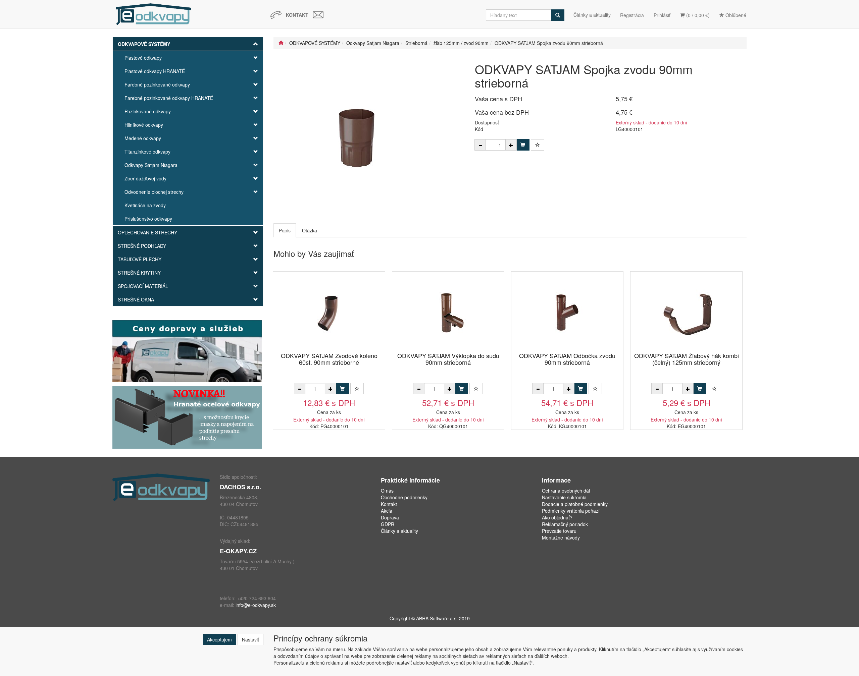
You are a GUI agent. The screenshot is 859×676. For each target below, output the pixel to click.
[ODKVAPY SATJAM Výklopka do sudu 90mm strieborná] (448, 312)
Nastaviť (250, 639)
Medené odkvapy (142, 138)
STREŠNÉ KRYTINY (139, 272)
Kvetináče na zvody (145, 205)
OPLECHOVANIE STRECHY (147, 232)
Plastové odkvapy (143, 57)
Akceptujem (219, 639)
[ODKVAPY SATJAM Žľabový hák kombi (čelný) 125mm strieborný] (686, 312)
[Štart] (281, 43)
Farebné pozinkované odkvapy (157, 84)
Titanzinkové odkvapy (147, 151)
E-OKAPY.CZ (238, 551)
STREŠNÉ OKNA (136, 299)
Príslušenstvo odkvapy (148, 218)
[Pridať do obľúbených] (537, 145)
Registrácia (632, 15)
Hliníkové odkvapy (143, 124)
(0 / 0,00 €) (697, 15)
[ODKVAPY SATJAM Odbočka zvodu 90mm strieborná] (567, 312)
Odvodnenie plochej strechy (154, 191)
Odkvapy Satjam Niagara (151, 165)
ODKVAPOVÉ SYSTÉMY (144, 44)
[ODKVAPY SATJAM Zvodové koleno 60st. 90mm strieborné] (329, 312)
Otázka (309, 230)
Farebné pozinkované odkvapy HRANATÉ (168, 98)
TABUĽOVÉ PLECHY (139, 259)
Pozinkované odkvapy (147, 111)
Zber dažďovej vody (145, 178)
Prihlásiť (662, 15)
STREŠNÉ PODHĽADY (142, 245)
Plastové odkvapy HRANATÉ (154, 71)
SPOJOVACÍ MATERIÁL (143, 286)
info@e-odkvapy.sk (256, 605)
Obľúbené (735, 15)
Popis (285, 230)
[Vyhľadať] (557, 15)
